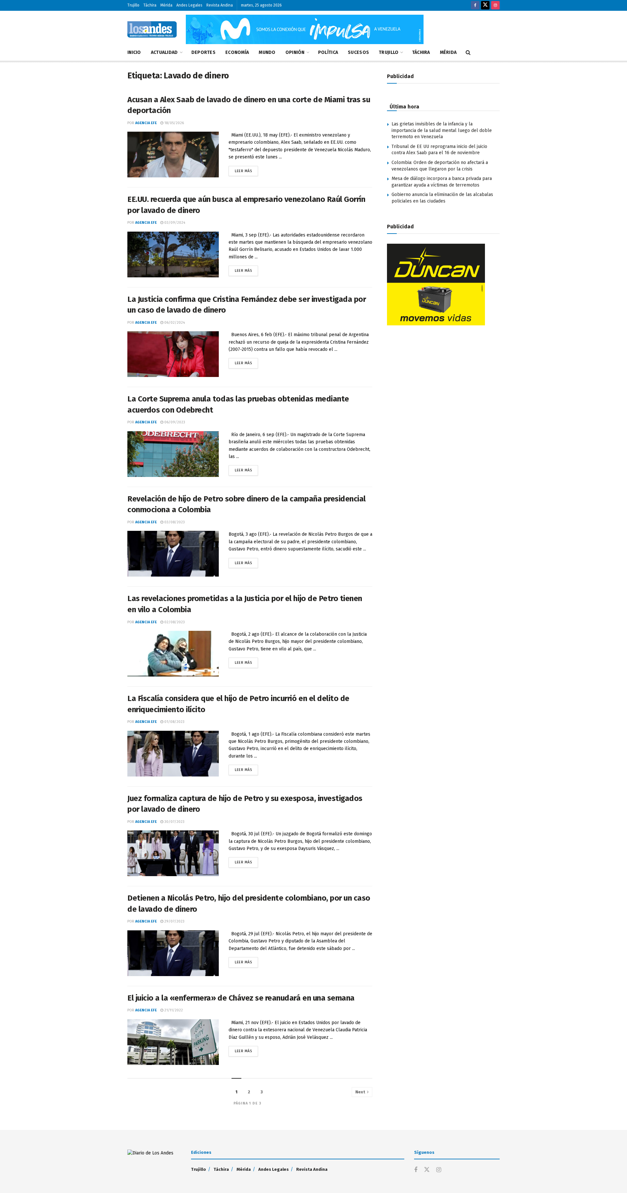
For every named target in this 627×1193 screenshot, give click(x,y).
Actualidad (164, 52)
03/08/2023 (174, 522)
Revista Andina (219, 5)
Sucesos (358, 52)
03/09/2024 (174, 223)
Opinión (295, 52)
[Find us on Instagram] (495, 5)
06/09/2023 (174, 422)
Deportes (203, 52)
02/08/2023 (174, 622)
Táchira (149, 5)
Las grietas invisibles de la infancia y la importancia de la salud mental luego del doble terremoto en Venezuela (442, 130)
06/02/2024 (174, 322)
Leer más (246, 169)
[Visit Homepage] (152, 29)
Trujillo (133, 5)
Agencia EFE (146, 123)
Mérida (166, 5)
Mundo (267, 52)
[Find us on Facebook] (475, 5)
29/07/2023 (174, 921)
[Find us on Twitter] (485, 5)
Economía (237, 52)
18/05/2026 (173, 123)
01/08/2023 (174, 722)
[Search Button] (468, 52)
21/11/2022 (173, 1010)
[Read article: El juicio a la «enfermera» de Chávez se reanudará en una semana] (173, 1042)
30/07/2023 (174, 822)
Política (328, 52)
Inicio (134, 52)
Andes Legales (189, 5)
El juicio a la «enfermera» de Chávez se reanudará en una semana (241, 998)
